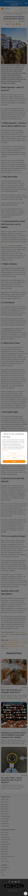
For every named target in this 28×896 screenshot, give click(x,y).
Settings (14, 453)
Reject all (14, 457)
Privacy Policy (5, 450)
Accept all (14, 461)
